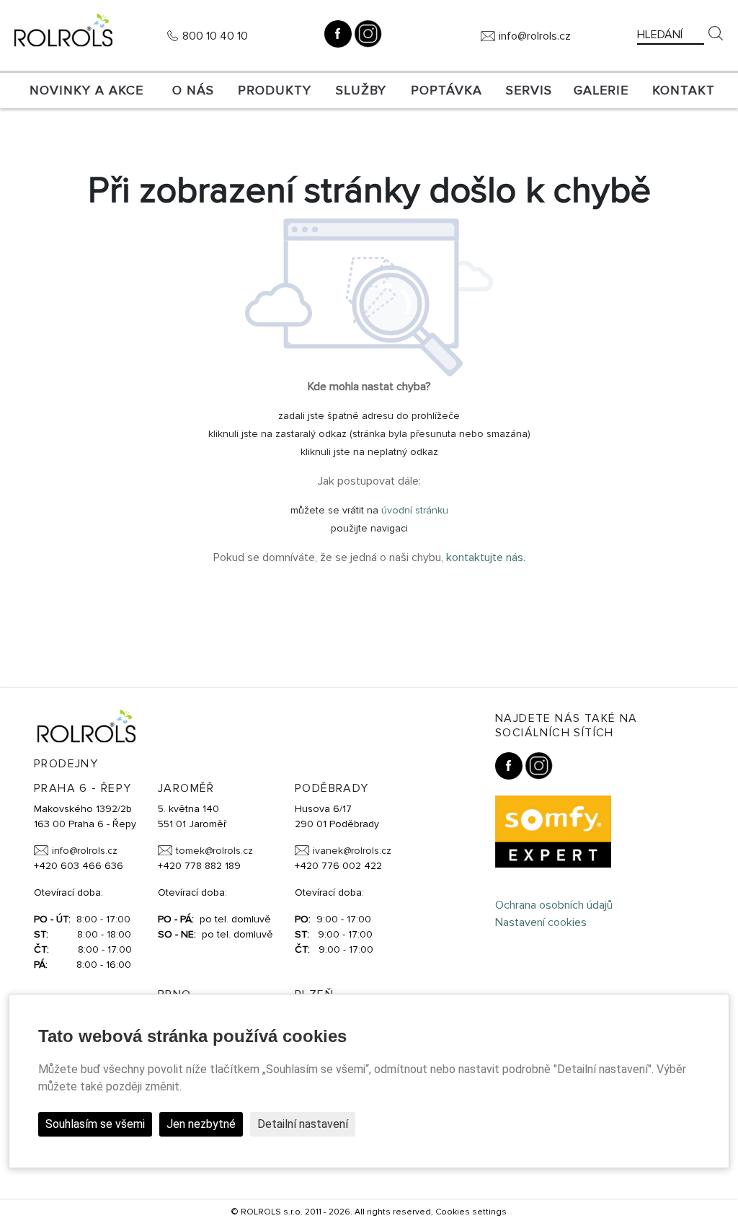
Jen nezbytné (201, 1124)
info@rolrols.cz (535, 36)
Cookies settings (471, 1212)
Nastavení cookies (541, 922)
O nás (193, 90)
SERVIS (529, 90)
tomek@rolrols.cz (214, 850)
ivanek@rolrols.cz (352, 850)
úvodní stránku (414, 510)
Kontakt (683, 90)
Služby (361, 90)
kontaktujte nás (484, 557)
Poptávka (446, 90)
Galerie (601, 90)
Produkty (274, 90)
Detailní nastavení (302, 1124)
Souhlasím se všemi (95, 1124)
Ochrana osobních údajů (554, 905)
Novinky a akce (86, 90)
